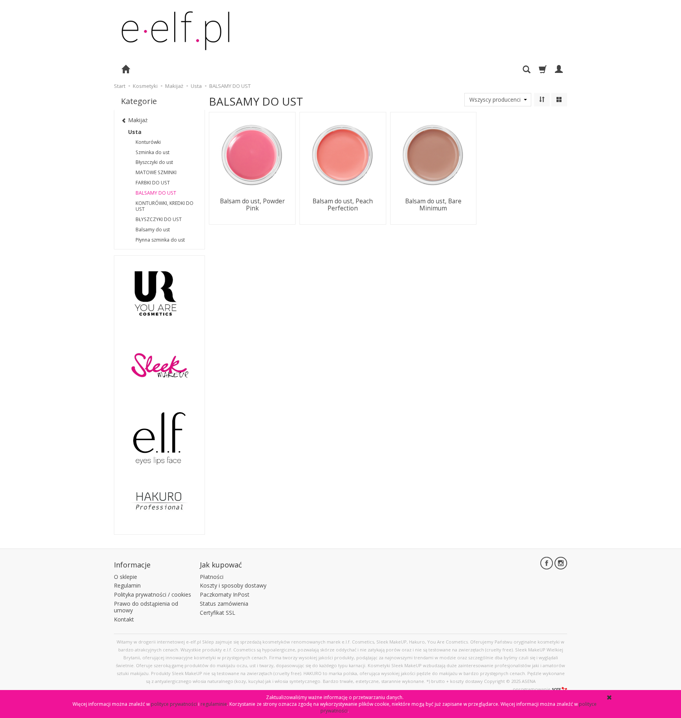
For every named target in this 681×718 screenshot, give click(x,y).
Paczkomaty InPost (224, 594)
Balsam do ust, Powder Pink (252, 204)
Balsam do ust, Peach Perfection (343, 204)
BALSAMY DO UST (156, 193)
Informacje (132, 565)
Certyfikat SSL (217, 612)
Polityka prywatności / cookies (152, 594)
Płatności (211, 576)
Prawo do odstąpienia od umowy (146, 607)
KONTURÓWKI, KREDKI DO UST (165, 206)
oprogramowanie (532, 689)
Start (119, 85)
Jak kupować (221, 565)
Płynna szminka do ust (160, 239)
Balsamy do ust (153, 229)
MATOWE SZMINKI (156, 172)
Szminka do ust (152, 152)
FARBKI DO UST (153, 182)
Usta (134, 132)
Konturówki (148, 142)
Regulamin (127, 585)
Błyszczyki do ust (154, 162)
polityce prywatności (174, 704)
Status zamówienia (224, 603)
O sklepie (125, 576)
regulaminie (214, 704)
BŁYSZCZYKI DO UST (159, 219)
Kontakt (124, 619)
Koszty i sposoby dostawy (233, 585)
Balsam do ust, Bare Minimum (433, 204)
